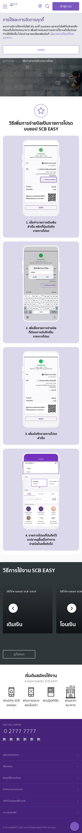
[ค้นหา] (47, 6)
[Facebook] (4, 739)
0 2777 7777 (20, 730)
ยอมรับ (41, 50)
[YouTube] (25, 739)
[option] (27, 608)
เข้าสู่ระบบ (66, 6)
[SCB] (13, 4)
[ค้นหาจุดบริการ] (40, 6)
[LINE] (11, 739)
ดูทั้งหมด (19, 654)
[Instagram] (38, 739)
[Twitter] (31, 739)
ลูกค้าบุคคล (8, 61)
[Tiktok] (18, 739)
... (18, 61)
